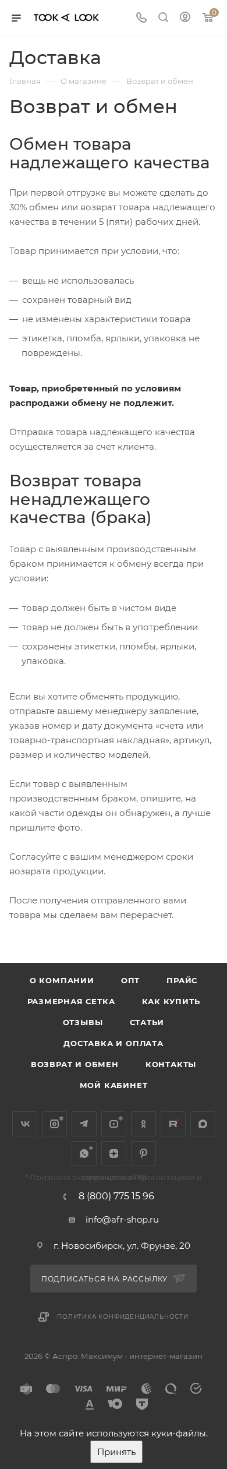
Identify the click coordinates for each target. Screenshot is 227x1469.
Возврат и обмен (75, 1064)
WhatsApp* (84, 1153)
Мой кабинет (114, 1085)
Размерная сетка (71, 1001)
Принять (116, 1451)
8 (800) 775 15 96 (116, 1196)
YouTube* (113, 1123)
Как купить (171, 1001)
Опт (130, 980)
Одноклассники (143, 1123)
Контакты (171, 1064)
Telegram (84, 1123)
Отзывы (83, 1022)
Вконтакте (24, 1123)
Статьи (147, 1022)
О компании (62, 980)
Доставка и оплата (113, 1043)
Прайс (181, 980)
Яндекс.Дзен (113, 1153)
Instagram (54, 1123)
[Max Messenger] (202, 1123)
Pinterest (143, 1153)
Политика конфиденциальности (123, 1316)
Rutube (173, 1123)
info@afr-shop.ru (122, 1219)
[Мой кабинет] (185, 18)
